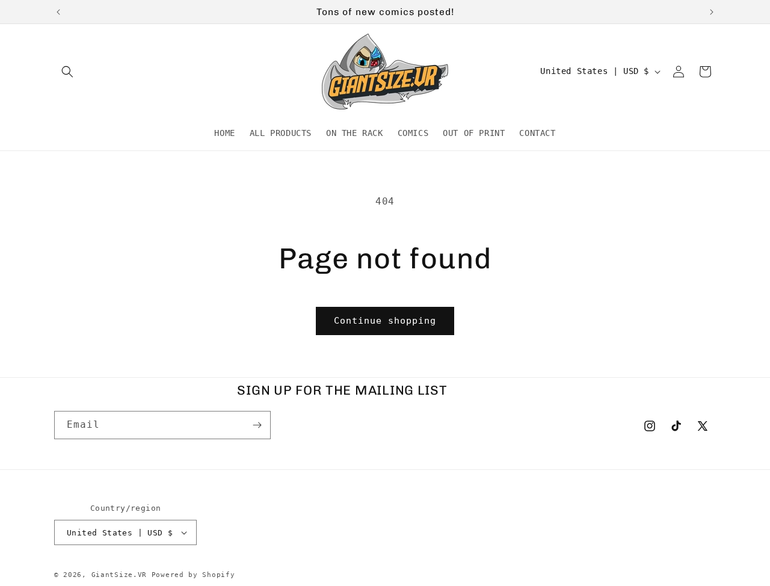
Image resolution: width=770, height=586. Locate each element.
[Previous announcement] (58, 12)
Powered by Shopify (193, 575)
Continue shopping (385, 320)
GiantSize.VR (119, 575)
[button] (67, 71)
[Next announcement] (711, 12)
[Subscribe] (257, 425)
